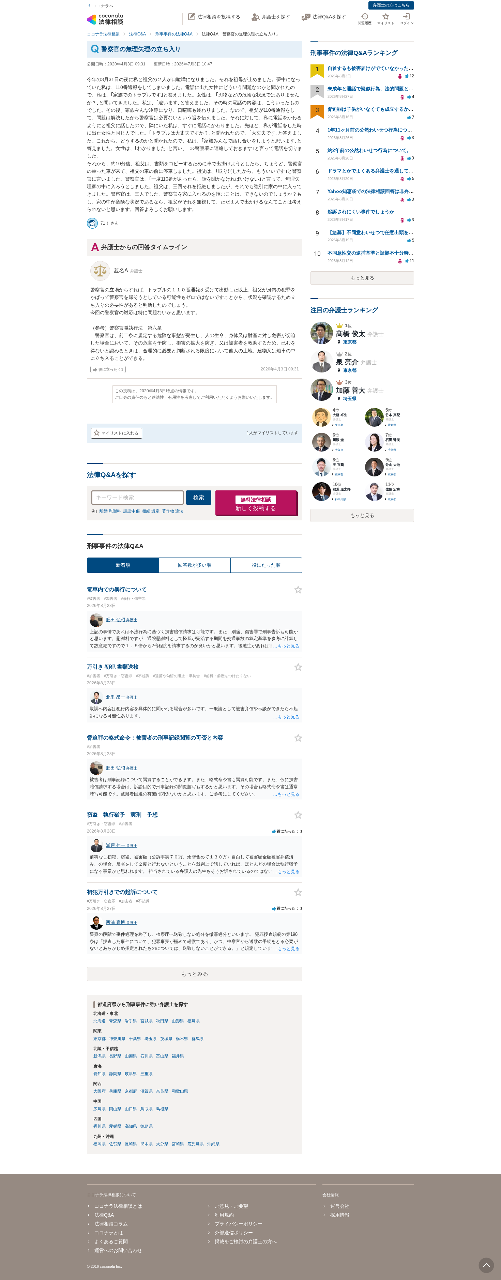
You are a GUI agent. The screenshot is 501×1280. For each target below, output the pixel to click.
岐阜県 (131, 1073)
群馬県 (198, 1038)
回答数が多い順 (194, 565)
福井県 (178, 1056)
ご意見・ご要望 (231, 1206)
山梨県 (131, 1056)
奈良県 (162, 1091)
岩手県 (131, 1021)
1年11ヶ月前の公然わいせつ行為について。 (375, 130)
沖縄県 (213, 1144)
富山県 (162, 1056)
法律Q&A (104, 1215)
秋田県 (162, 1021)
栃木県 (182, 1038)
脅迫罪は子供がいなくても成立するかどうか (375, 109)
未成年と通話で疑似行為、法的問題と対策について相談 (387, 88)
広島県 (99, 1109)
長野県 (115, 1056)
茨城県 (166, 1038)
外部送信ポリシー (234, 1232)
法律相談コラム (111, 1223)
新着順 (123, 565)
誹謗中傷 (131, 511)
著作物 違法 (172, 511)
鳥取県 (146, 1109)
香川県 (99, 1126)
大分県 (162, 1144)
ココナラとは (108, 1232)
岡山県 (115, 1109)
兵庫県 (115, 1091)
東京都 (99, 1038)
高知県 (131, 1126)
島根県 (162, 1109)
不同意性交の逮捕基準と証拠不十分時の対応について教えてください (401, 253)
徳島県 (146, 1126)
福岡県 (99, 1144)
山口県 (131, 1109)
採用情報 (339, 1215)
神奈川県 (117, 1038)
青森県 (115, 1021)
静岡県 (115, 1073)
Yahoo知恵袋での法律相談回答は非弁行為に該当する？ (387, 191)
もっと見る (362, 277)
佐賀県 (115, 1144)
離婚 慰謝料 (110, 511)
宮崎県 (178, 1144)
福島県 (193, 1021)
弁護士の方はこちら (391, 5)
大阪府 (99, 1091)
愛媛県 (115, 1126)
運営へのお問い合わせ (118, 1250)
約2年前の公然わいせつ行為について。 (369, 150)
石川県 (146, 1056)
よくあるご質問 (111, 1241)
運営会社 (339, 1206)
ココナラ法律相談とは (118, 1206)
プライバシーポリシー (238, 1223)
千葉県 (135, 1038)
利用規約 (224, 1215)
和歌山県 (180, 1091)
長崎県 (131, 1144)
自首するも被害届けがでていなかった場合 (373, 68)
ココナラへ (103, 5)
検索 (198, 497)
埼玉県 (151, 1038)
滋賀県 (146, 1091)
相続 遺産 (151, 511)
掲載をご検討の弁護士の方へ (246, 1241)
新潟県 (99, 1056)
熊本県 (146, 1144)
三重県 (146, 1073)
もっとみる (194, 974)
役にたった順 (266, 565)
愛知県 (99, 1073)
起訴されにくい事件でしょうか (361, 211)
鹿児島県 (195, 1144)
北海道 (99, 1021)
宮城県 (146, 1021)
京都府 (131, 1091)
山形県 (178, 1021)
